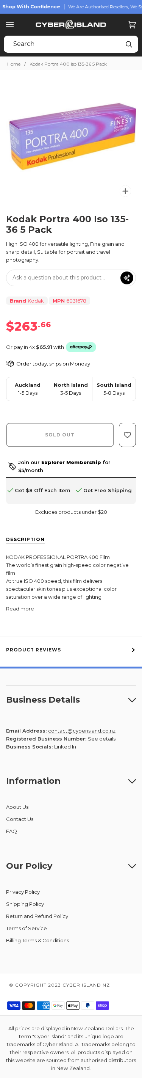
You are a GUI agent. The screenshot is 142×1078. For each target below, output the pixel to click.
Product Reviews (33, 650)
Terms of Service (26, 928)
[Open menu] (17, 25)
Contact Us (19, 819)
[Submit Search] (128, 44)
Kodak (36, 301)
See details (101, 739)
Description (25, 539)
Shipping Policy (25, 904)
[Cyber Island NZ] (71, 24)
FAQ (11, 831)
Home (13, 64)
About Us (17, 807)
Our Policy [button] (29, 865)
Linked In (65, 747)
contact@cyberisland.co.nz (81, 731)
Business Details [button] (43, 699)
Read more (20, 609)
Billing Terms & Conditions (37, 940)
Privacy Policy (23, 892)
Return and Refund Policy (37, 916)
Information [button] (33, 780)
